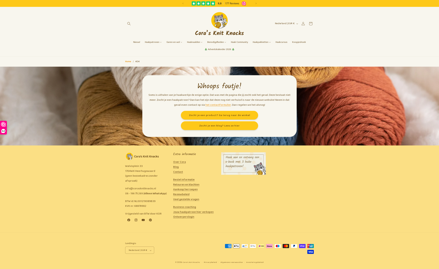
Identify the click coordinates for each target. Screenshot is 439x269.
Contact (178, 171)
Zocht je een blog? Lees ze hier (219, 125)
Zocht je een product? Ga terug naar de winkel (219, 115)
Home (128, 61)
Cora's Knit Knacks (191, 262)
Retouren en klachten (186, 184)
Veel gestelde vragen (186, 199)
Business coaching (184, 207)
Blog (176, 166)
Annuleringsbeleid (255, 262)
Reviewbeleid (181, 194)
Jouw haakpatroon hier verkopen (193, 212)
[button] (129, 23)
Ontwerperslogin (183, 217)
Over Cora (179, 162)
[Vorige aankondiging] (183, 3)
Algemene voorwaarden (232, 262)
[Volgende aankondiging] (256, 3)
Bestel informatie (184, 179)
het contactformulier (218, 104)
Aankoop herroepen (185, 189)
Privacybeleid (210, 262)
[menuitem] (137, 42)
